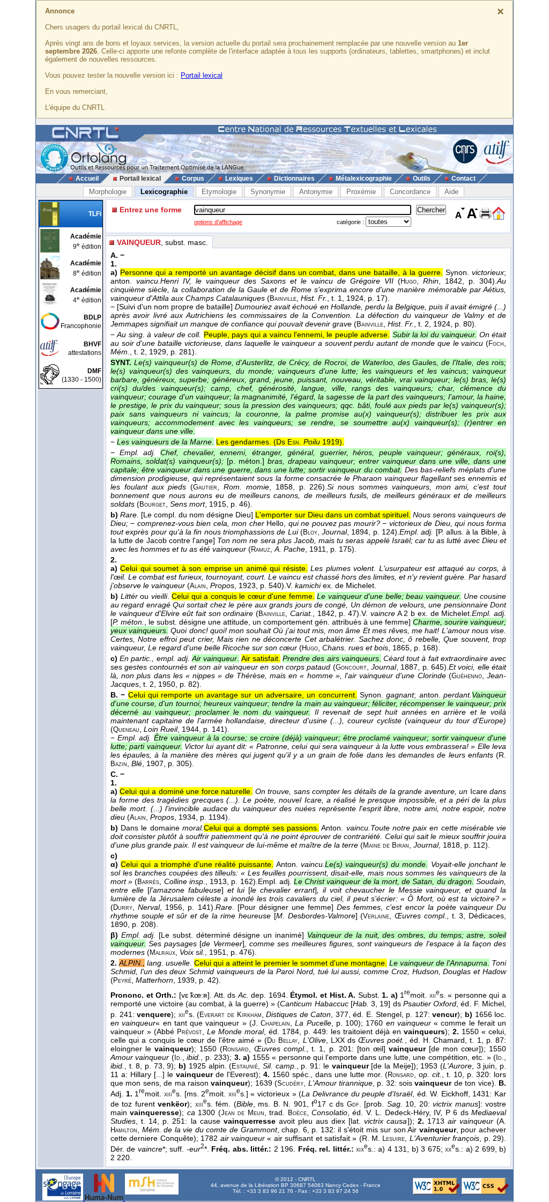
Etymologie (219, 192)
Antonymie (315, 192)
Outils (422, 178)
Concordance (410, 192)
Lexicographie (164, 192)
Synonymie (267, 192)
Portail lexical (201, 75)
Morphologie (108, 192)
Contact (463, 178)
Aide (451, 192)
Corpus (193, 178)
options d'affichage (218, 222)
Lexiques (239, 178)
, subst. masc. (162, 242)
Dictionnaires (294, 178)
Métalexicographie (364, 178)
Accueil (87, 178)
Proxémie (361, 192)
